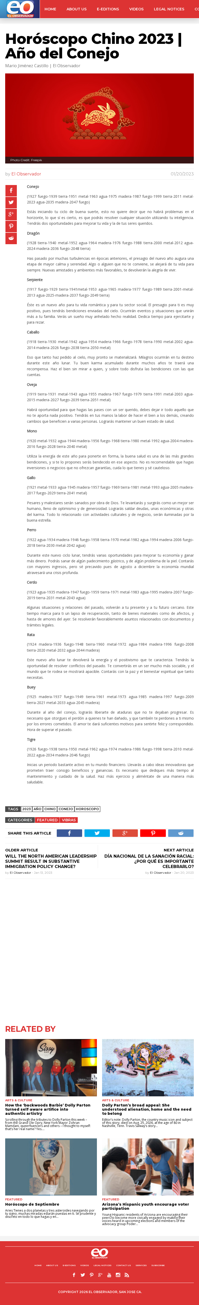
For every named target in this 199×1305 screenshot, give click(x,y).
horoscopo (87, 809)
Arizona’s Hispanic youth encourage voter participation (145, 1206)
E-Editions (108, 9)
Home (50, 9)
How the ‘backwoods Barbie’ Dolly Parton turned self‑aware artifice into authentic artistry (47, 1109)
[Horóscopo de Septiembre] (51, 1167)
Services (141, 1265)
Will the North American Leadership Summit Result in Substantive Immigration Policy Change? (51, 861)
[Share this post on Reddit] (11, 238)
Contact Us (123, 1265)
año (37, 809)
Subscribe (158, 1265)
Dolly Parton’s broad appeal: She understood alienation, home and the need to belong (146, 1109)
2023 (26, 809)
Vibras (69, 820)
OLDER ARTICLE (21, 850)
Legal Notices (169, 9)
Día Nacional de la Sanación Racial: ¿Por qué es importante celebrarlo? (149, 861)
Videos (136, 9)
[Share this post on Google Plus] (11, 214)
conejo (66, 809)
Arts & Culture (18, 1100)
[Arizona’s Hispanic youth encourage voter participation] (148, 1167)
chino (50, 809)
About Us (77, 9)
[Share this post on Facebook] (11, 190)
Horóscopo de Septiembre (32, 1204)
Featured (47, 820)
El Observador (26, 174)
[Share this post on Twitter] (11, 202)
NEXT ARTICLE (179, 850)
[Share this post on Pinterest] (11, 226)
